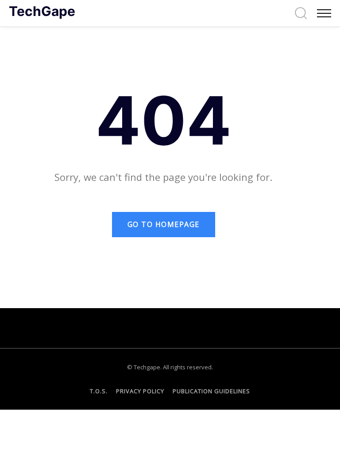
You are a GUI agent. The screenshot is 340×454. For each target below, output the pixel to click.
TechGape (42, 11)
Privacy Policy (140, 391)
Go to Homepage (164, 224)
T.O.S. (99, 391)
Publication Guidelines (211, 391)
